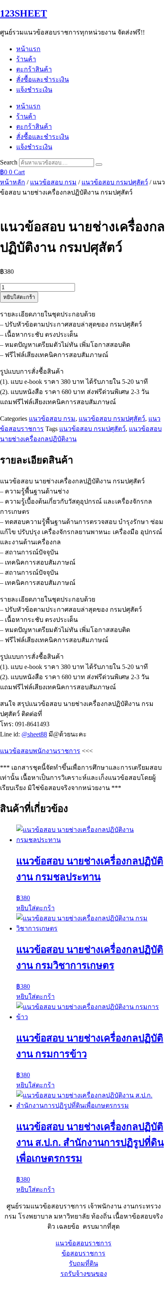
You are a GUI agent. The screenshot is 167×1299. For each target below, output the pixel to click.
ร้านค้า (26, 59)
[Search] (99, 164)
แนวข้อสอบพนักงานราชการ (40, 750)
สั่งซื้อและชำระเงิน (42, 79)
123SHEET (23, 13)
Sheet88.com (16, 1288)
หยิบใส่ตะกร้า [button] (35, 908)
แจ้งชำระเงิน (34, 89)
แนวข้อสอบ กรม (53, 182)
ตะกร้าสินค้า (34, 69)
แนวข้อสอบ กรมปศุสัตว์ (114, 182)
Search (8, 162)
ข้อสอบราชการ (83, 1253)
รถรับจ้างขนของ (83, 1273)
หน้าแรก (28, 48)
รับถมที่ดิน (83, 1263)
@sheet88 (34, 734)
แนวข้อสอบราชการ (83, 1243)
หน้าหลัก (12, 182)
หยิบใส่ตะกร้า (19, 297)
